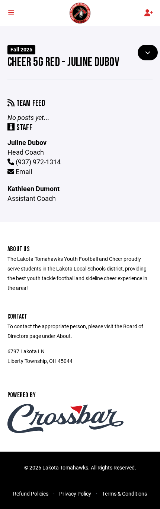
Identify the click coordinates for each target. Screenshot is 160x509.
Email (23, 171)
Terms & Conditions (124, 493)
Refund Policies (30, 493)
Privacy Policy (75, 493)
